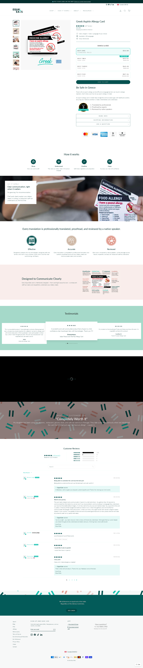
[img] (58, 478)
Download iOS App (73, 624)
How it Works (64, 10)
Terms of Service (17, 634)
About (76, 10)
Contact (15, 646)
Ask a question (103, 124)
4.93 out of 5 (56, 455)
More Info (103, 116)
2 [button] (69, 580)
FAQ (14, 626)
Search (14, 621)
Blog (14, 624)
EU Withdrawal (16, 639)
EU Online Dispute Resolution (20, 636)
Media (14, 644)
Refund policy (16, 631)
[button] (80, 26)
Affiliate (15, 629)
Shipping (78, 29)
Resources (87, 10)
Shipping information (103, 120)
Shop (52, 10)
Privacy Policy (16, 641)
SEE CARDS (71, 610)
